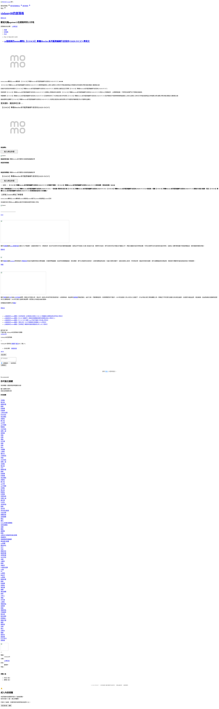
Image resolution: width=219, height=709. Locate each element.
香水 (2, 628)
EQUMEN (4, 638)
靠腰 (2, 527)
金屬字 (3, 565)
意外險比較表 (5, 510)
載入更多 (3, 354)
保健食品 (3, 496)
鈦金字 (3, 575)
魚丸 (2, 447)
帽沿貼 (3, 402)
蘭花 (2, 521)
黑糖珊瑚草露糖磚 (6, 539)
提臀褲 (3, 640)
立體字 (3, 561)
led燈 (2, 569)
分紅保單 (3, 512)
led (1, 571)
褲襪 (2, 589)
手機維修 (3, 612)
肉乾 (2, 445)
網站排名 (3, 545)
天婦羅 (3, 449)
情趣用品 (3, 604)
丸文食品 (17, 297)
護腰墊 (3, 531)
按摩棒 (3, 606)
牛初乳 (3, 502)
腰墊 (2, 529)
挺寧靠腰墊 (4, 525)
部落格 (6, 32)
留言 (17, 343)
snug (2, 214)
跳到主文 (3, 18)
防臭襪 (3, 410)
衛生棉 (3, 614)
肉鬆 (2, 437)
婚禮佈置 (3, 553)
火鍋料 (3, 451)
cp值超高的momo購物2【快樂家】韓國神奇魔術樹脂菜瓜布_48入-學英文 (26, 324)
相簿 (5, 30)
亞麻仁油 (3, 498)
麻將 (2, 593)
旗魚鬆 (76, 297)
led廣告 (3, 573)
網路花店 (3, 551)
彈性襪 (3, 587)
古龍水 (3, 630)
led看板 (3, 577)
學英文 (3, 308)
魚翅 (2, 457)
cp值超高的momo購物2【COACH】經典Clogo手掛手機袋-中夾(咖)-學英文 (26, 320)
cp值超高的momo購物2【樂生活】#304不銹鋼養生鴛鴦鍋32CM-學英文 (25, 322)
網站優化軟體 (5, 541)
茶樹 (2, 626)
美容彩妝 (14, 348)
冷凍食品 (3, 455)
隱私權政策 (119, 685)
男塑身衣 (24, 261)
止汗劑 (3, 423)
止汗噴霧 (3, 425)
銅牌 (2, 563)
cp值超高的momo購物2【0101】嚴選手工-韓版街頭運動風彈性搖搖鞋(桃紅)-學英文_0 (29, 318)
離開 (10, 705)
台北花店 (3, 557)
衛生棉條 (3, 616)
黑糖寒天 (3, 537)
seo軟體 (3, 543)
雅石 (2, 518)
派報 (2, 559)
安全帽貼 (3, 416)
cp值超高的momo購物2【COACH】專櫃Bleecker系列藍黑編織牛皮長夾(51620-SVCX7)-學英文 (47, 41)
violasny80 (4, 334)
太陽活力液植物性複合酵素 (9, 535)
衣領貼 (3, 400)
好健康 (3, 494)
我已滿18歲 (4, 705)
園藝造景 (3, 514)
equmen (12, 261)
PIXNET (97, 685)
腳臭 (2, 406)
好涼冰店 (3, 414)
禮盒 (14, 303)
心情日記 (14, 26)
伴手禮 (3, 441)
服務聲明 (126, 685)
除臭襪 (5, 246)
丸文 (10, 297)
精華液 (3, 624)
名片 (5, 34)
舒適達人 (3, 618)
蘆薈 (2, 622)
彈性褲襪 (3, 591)
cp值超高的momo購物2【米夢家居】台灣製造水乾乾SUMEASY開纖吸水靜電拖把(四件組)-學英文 (33, 316)
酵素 (2, 506)
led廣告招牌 (4, 567)
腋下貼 (3, 420)
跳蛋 (2, 608)
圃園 (2, 632)
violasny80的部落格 (12, 13)
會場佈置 (3, 555)
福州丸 (3, 453)
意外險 (3, 508)
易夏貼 (3, 418)
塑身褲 (3, 636)
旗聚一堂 (3, 431)
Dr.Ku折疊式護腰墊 (6, 523)
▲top (2, 351)
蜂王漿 (3, 500)
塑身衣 (3, 249)
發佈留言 (3, 365)
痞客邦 (13, 343)
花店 (2, 549)
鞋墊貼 (3, 427)
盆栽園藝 (3, 516)
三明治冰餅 (4, 412)
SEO (2, 547)
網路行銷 (3, 620)
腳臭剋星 (16, 246)
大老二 (3, 595)
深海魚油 (3, 504)
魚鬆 (2, 264)
